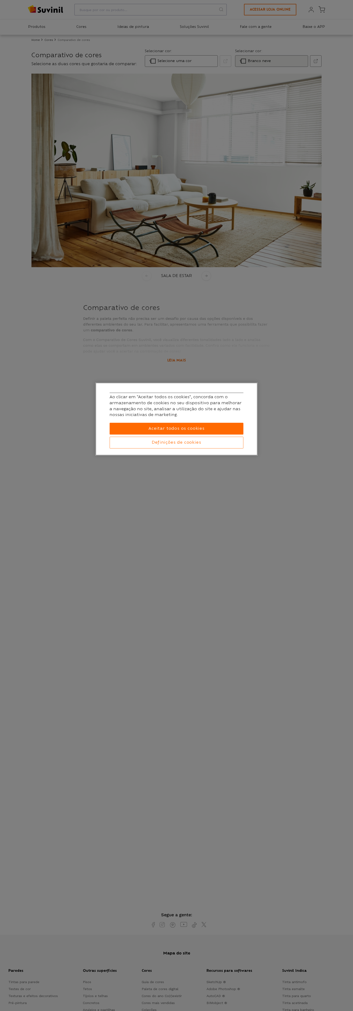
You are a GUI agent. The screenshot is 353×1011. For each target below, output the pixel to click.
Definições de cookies (176, 442)
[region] (177, 419)
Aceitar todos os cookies (176, 428)
